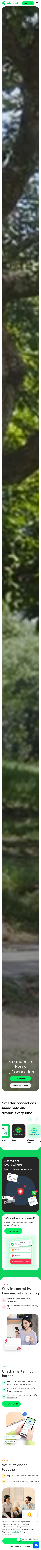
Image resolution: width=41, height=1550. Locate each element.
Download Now (13, 1231)
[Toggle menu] (37, 3)
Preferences (16, 1546)
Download (28, 3)
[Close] (38, 1522)
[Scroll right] (36, 1119)
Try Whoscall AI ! (11, 1404)
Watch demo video (20, 1085)
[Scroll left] (30, 1119)
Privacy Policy (14, 1532)
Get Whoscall (21, 1079)
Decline (27, 1546)
